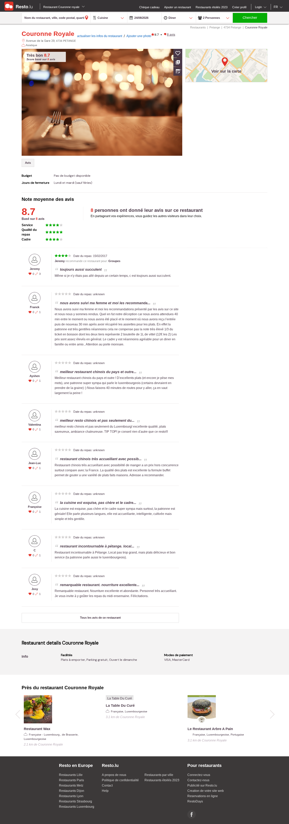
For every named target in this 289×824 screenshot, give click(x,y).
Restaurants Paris (71, 780)
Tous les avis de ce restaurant (100, 617)
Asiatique (31, 45)
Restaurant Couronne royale (61, 7)
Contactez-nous (198, 780)
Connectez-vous (198, 775)
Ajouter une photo (138, 36)
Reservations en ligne (202, 796)
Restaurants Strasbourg (75, 801)
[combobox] (261, 7)
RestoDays (195, 801)
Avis (28, 162)
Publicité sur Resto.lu (202, 785)
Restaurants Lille (71, 775)
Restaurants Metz (71, 785)
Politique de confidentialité (120, 780)
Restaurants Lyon (71, 796)
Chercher (250, 18)
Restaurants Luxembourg (76, 806)
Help (105, 790)
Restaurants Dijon (71, 790)
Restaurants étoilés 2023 (161, 780)
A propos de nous (114, 775)
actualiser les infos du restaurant (100, 36)
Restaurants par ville (158, 775)
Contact (107, 785)
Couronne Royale (48, 33)
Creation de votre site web (205, 790)
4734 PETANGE (66, 40)
